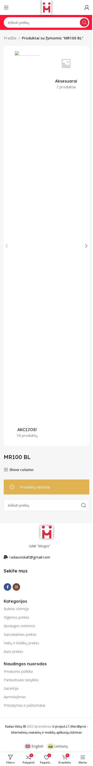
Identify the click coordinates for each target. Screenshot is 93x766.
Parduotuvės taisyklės (21, 679)
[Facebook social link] (7, 587)
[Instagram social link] (16, 587)
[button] (7, 246)
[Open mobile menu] (6, 7)
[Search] (84, 22)
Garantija (11, 688)
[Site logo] (47, 6)
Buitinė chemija (16, 608)
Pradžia (10, 37)
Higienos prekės (16, 617)
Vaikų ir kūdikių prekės (21, 643)
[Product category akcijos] (27, 246)
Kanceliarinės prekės (20, 634)
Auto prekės (13, 651)
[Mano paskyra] (87, 7)
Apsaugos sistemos (19, 625)
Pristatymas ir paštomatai (24, 705)
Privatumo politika (18, 671)
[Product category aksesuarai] (66, 71)
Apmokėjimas (15, 696)
